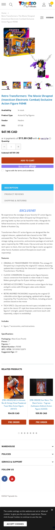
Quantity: (5, 141)
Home (3, 13)
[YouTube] (12, 479)
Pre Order (14, 422)
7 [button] (36, 433)
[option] (27, 53)
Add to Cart (27, 160)
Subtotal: (5, 153)
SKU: (3, 125)
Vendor (4, 120)
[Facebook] (4, 479)
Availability (6, 110)
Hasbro (21, 120)
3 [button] (24, 433)
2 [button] (21, 433)
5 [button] (30, 433)
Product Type (7, 115)
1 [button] (19, 433)
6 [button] (33, 433)
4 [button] (27, 433)
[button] (27, 138)
